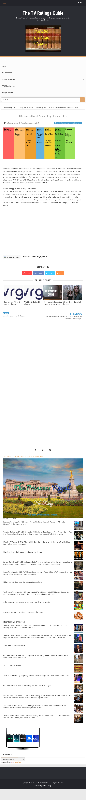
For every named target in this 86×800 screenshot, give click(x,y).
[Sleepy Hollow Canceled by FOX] (73, 292)
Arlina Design (47, 785)
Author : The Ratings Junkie (35, 256)
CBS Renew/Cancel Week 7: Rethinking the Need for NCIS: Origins (27, 685)
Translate (17, 762)
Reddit (28, 273)
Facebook (39, 273)
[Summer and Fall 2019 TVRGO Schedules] (13, 292)
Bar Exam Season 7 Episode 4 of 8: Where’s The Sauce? (23, 612)
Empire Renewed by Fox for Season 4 (14, 316)
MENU (80, 3)
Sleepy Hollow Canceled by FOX (72, 303)
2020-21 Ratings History (12, 665)
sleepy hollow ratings (62, 123)
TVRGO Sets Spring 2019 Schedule (33, 303)
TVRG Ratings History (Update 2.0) (15, 645)
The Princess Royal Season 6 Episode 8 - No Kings (23, 456)
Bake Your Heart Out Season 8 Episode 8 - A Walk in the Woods (26, 602)
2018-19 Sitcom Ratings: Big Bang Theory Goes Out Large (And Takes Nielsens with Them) (36, 675)
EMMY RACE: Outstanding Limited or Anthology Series (23, 582)
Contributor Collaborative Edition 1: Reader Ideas (53, 303)
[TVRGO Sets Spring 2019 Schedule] (33, 292)
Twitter (50, 273)
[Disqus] (43, 355)
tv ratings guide (76, 123)
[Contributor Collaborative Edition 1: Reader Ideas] (53, 292)
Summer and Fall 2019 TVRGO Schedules (12, 303)
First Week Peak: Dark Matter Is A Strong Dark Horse (22, 552)
